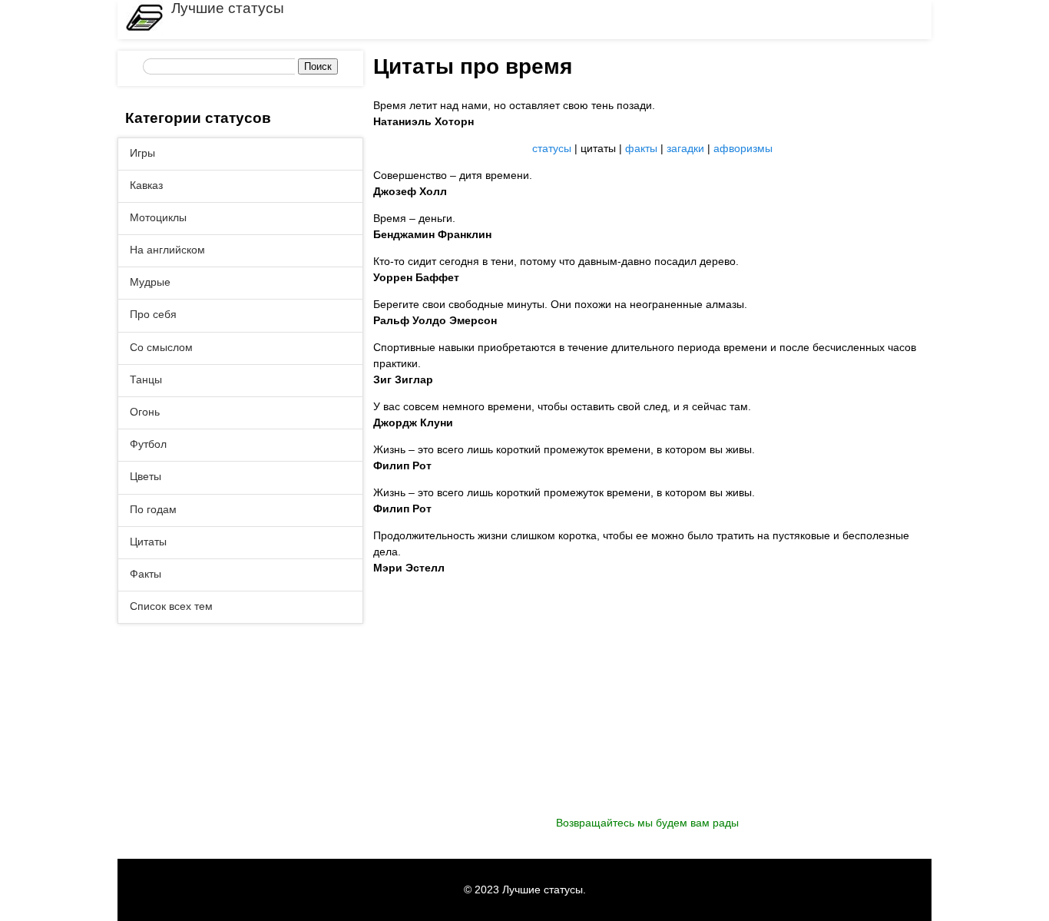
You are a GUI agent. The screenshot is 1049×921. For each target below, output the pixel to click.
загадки (685, 148)
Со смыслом (161, 347)
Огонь (145, 412)
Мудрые (150, 282)
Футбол (148, 444)
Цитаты (148, 541)
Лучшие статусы (227, 8)
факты (641, 148)
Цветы (145, 476)
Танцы (146, 379)
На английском (167, 250)
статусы (551, 148)
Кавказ (146, 185)
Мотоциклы (158, 217)
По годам (153, 509)
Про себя (153, 314)
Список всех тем (171, 606)
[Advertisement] (652, 707)
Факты (145, 574)
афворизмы (743, 148)
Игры (142, 153)
